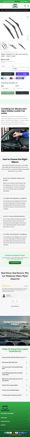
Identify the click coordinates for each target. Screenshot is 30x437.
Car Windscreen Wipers (16, 435)
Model (17, 86)
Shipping (3, 61)
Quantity (3, 66)
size (13, 66)
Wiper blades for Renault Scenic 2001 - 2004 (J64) (16, 10)
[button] (25, 5)
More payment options (21, 76)
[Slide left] (27, 35)
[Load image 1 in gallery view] (4, 46)
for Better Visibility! (15, 341)
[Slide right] (27, 39)
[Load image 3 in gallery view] (22, 46)
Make (2, 86)
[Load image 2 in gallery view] (13, 46)
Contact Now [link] (15, 262)
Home (2, 10)
